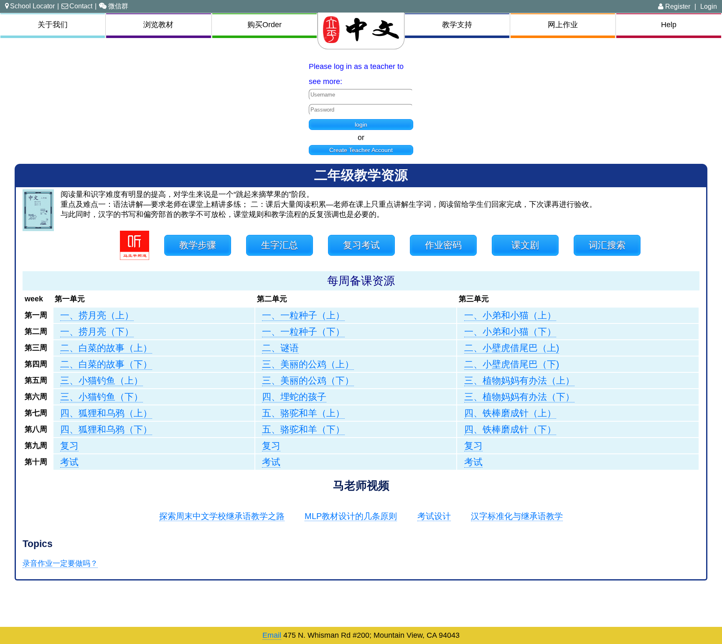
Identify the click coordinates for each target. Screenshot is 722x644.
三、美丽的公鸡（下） (308, 380)
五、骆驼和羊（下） (303, 429)
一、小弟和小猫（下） (510, 331)
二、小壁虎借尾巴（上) (511, 348)
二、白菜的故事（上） (106, 348)
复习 (69, 445)
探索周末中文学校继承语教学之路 (222, 516)
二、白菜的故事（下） (106, 364)
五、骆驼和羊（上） (303, 413)
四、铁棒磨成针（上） (510, 413)
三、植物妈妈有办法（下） (519, 397)
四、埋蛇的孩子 (294, 397)
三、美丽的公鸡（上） (308, 364)
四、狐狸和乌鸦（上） (106, 413)
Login (708, 6)
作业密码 (443, 245)
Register (677, 6)
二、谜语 (280, 348)
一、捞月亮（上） (97, 315)
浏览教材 (158, 24)
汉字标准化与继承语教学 (517, 516)
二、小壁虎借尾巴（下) (511, 364)
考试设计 (434, 516)
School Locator (32, 6)
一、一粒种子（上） (303, 315)
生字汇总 (279, 245)
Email (271, 635)
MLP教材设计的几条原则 (351, 516)
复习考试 (361, 245)
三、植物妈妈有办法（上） (519, 380)
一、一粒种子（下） (303, 331)
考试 (69, 462)
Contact (80, 6)
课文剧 (525, 245)
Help (668, 24)
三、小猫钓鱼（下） (101, 397)
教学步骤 (197, 245)
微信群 (118, 6)
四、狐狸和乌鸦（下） (106, 429)
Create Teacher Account (361, 150)
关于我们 (53, 24)
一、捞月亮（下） (97, 331)
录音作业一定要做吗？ (60, 563)
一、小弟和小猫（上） (510, 315)
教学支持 (457, 24)
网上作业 (563, 24)
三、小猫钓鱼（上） (101, 380)
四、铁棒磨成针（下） (510, 429)
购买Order (264, 24)
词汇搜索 (607, 245)
